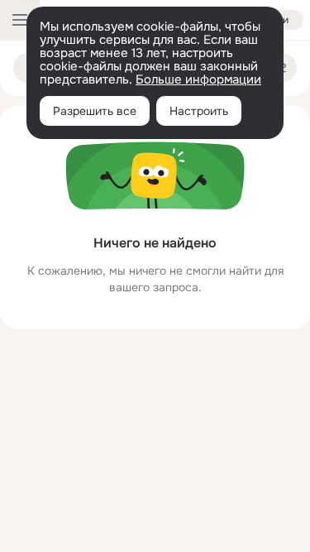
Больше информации (198, 79)
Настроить (198, 110)
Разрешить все (94, 110)
